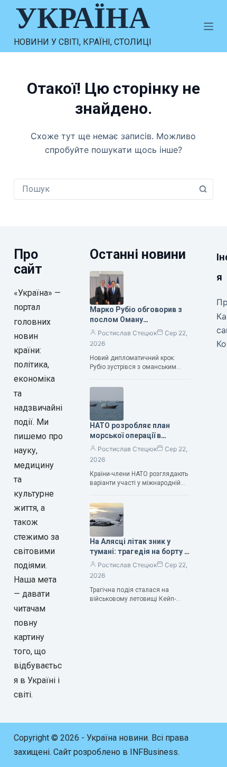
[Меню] (208, 26)
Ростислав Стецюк (127, 333)
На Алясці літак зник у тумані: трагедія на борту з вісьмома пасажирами (139, 551)
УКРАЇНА (82, 18)
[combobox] (103, 189)
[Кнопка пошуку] (203, 189)
